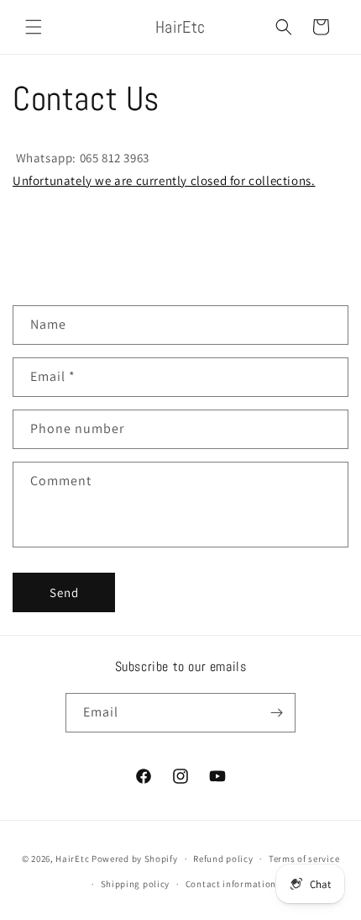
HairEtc (72, 858)
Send (64, 592)
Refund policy (223, 858)
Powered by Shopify (135, 858)
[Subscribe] (276, 712)
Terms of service (304, 858)
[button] (33, 26)
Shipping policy (135, 884)
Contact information (231, 884)
